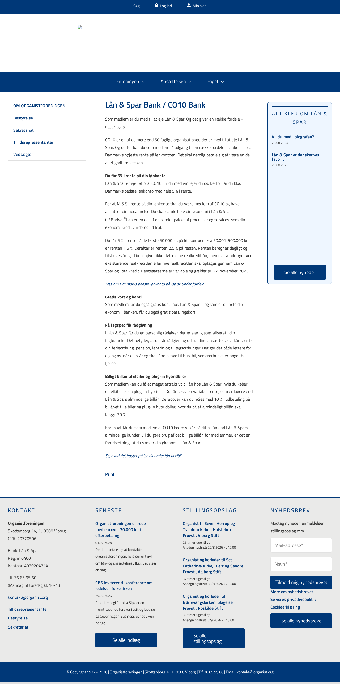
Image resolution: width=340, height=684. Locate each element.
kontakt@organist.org (28, 597)
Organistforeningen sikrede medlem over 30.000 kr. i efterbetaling (120, 529)
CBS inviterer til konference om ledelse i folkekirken (123, 585)
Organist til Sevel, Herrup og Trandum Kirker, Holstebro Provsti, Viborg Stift (209, 529)
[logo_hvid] (170, 27)
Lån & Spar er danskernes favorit (295, 157)
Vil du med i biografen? (293, 137)
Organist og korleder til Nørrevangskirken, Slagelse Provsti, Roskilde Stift (208, 602)
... (107, 569)
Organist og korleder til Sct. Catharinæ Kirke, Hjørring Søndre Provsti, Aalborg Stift (213, 566)
